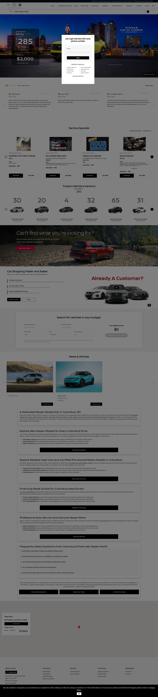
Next (78, 58)
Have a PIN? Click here (78, 76)
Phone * (69, 48)
